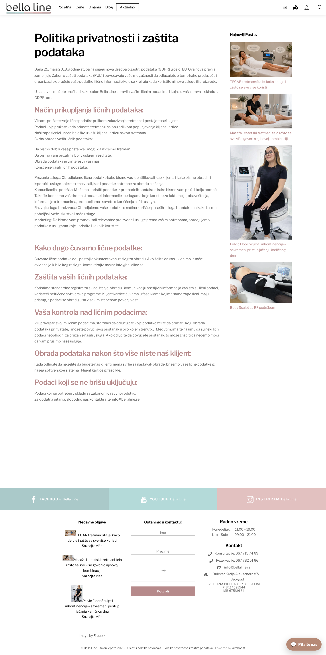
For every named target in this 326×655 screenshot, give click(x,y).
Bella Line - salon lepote (100, 648)
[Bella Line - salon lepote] (28, 7)
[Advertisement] (261, 395)
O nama (94, 7)
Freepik (100, 635)
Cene (80, 7)
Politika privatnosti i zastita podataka (188, 648)
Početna (64, 7)
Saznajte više (92, 546)
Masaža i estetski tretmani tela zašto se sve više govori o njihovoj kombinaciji (94, 565)
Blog (109, 7)
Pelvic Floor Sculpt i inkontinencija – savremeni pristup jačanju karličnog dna (258, 250)
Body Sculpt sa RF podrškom (252, 307)
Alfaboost (238, 648)
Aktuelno (127, 7)
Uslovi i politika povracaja (144, 648)
